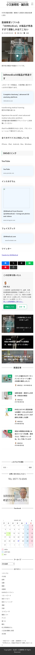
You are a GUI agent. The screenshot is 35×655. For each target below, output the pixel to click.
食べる (4, 621)
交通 (3, 608)
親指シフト (5, 615)
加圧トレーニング (7, 602)
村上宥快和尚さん (7, 627)
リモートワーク (6, 595)
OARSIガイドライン (8, 592)
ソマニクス (5, 573)
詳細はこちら (9, 307)
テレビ (4, 618)
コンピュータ (6, 611)
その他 (4, 576)
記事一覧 (22, 307)
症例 (3, 579)
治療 (27, 33)
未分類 (4, 634)
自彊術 (4, 589)
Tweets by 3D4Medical (10, 255)
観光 (3, 624)
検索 (30, 467)
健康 (3, 586)
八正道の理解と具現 (8, 630)
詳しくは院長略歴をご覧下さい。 (13, 301)
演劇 (3, 605)
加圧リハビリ (6, 599)
